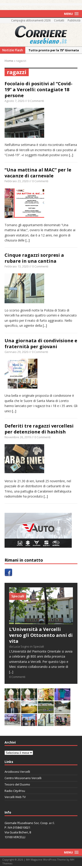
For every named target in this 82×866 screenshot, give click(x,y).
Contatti (59, 20)
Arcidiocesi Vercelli (17, 772)
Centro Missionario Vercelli (23, 778)
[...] (71, 155)
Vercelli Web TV (15, 797)
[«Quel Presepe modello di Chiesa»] (29, 697)
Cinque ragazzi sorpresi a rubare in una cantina (34, 258)
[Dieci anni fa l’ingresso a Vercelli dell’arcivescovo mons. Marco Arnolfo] (12, 697)
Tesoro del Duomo (17, 784)
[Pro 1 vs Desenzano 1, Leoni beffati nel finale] (46, 710)
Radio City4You (15, 791)
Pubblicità (74, 20)
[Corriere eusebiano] (41, 35)
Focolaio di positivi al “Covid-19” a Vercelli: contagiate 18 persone (38, 89)
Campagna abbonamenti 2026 (31, 20)
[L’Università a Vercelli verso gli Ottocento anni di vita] (41, 621)
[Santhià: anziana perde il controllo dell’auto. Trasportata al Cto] (62, 723)
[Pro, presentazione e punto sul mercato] (62, 697)
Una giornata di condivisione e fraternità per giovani (41, 343)
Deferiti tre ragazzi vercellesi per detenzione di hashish (39, 429)
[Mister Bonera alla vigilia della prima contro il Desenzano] (12, 723)
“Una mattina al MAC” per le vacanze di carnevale (38, 173)
